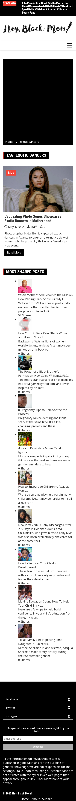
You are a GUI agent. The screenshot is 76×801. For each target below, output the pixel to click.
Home (25, 799)
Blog (11, 172)
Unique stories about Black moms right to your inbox (38, 730)
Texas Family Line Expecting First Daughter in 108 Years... (40, 642)
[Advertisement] (38, 100)
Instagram (12, 716)
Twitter (10, 708)
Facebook (11, 699)
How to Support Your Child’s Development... (37, 565)
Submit (47, 799)
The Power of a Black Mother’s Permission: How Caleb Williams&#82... (43, 374)
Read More (14, 252)
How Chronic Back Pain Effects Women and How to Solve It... (43, 335)
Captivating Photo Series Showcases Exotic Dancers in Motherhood (32, 218)
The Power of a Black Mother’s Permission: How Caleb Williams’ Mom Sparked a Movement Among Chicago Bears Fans (45, 8)
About (35, 799)
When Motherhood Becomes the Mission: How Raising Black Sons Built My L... (45, 297)
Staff (34, 227)
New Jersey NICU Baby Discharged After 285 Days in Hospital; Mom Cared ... (44, 527)
